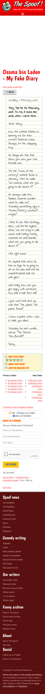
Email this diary (16, 364)
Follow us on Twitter (27, 413)
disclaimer (23, 686)
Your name (7, 443)
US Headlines (9, 503)
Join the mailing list (18, 367)
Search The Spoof (11, 612)
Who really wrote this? (13, 87)
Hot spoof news (10, 625)
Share (11, 92)
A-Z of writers (9, 596)
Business (7, 527)
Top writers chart (10, 580)
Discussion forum (10, 568)
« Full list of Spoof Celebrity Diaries (18, 407)
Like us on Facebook (23, 416)
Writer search (9, 592)
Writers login (8, 600)
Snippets (6, 543)
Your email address (11, 436)
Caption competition (12, 555)
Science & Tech (9, 519)
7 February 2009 (35, 380)
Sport (5, 523)
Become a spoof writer (13, 588)
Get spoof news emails (13, 560)
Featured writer (9, 584)
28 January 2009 (15, 383)
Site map (7, 645)
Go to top (7, 487)
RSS (13, 413)
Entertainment (9, 515)
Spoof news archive (11, 617)
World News (8, 511)
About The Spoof (10, 641)
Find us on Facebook (12, 659)
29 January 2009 (15, 380)
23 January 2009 (15, 392)
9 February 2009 (35, 383)
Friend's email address (12, 430)
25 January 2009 (15, 386)
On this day (8, 621)
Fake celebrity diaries (12, 551)
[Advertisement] (22, 42)
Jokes (5, 547)
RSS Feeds (7, 564)
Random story (9, 629)
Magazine (7, 531)
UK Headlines (9, 507)
